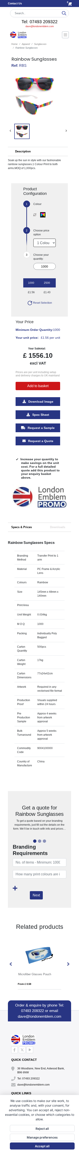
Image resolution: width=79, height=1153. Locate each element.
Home (14, 44)
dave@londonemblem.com (39, 26)
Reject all (42, 1128)
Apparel (26, 44)
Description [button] (23, 151)
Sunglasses (40, 44)
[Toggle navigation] (65, 34)
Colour (37, 204)
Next (36, 895)
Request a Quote (40, 441)
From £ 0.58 (24, 984)
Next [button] (68, 964)
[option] (39, 500)
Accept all (42, 1146)
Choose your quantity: (41, 256)
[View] (22, 131)
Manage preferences (42, 1137)
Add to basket (37, 386)
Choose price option (41, 232)
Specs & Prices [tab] (21, 527)
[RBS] (44, 215)
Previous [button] (11, 964)
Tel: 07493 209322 (39, 21)
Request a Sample (41, 428)
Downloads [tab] (57, 527)
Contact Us (15, 3)
